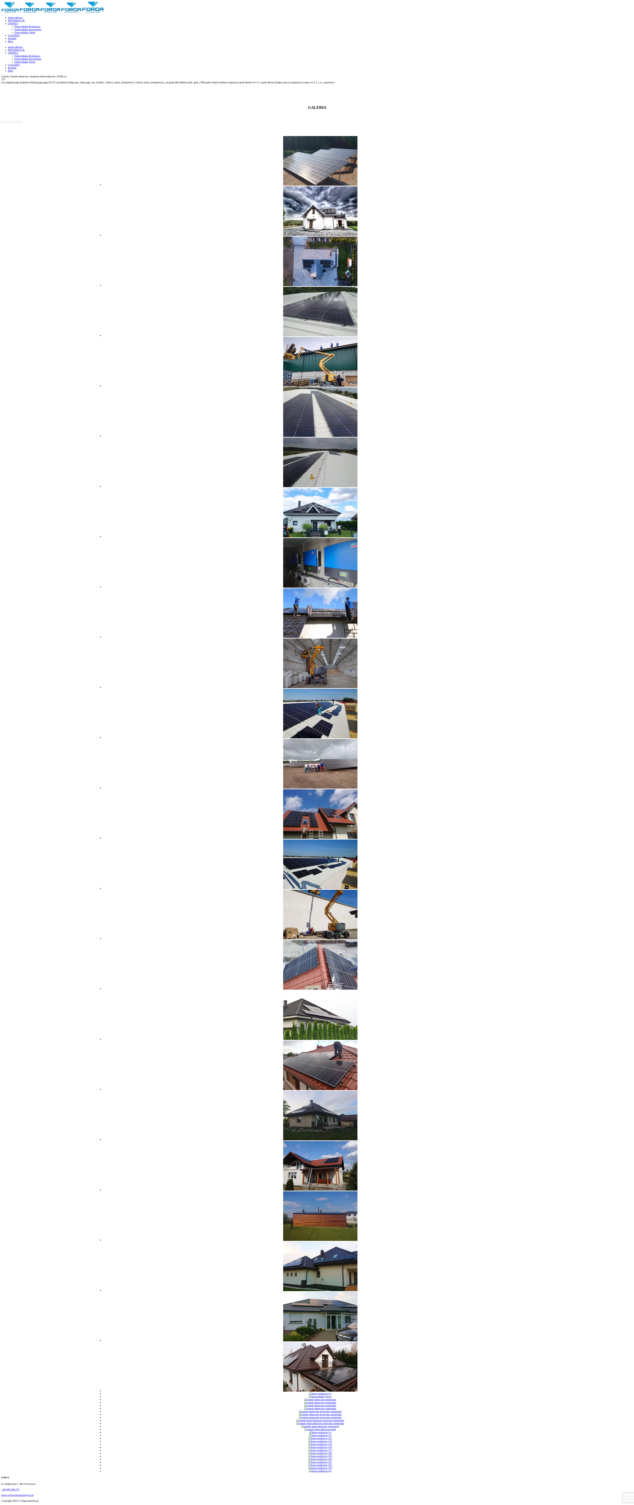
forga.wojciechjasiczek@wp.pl (17, 1495)
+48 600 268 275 (10, 1489)
